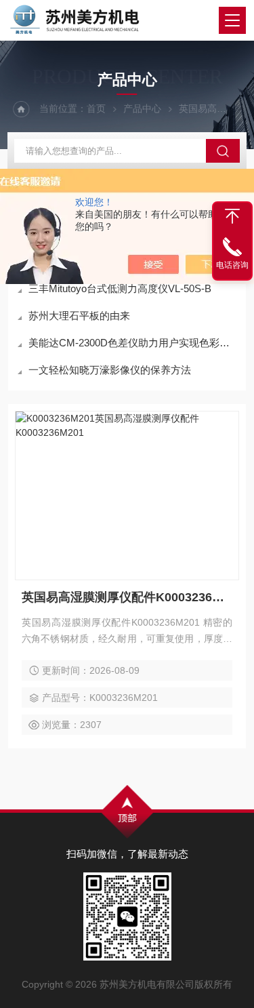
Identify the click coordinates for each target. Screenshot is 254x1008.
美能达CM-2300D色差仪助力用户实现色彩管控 (133, 342)
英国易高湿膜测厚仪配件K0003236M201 (127, 597)
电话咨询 (232, 265)
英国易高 (198, 108)
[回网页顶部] (232, 216)
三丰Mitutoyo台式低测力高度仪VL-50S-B (119, 288)
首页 (96, 108)
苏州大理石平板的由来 (79, 315)
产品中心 (142, 108)
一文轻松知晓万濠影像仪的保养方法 (109, 370)
